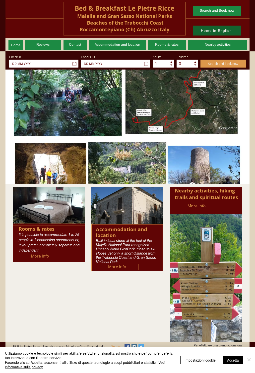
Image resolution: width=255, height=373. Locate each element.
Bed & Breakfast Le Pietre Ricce (124, 8)
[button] (127, 127)
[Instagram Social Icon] (134, 346)
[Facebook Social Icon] (127, 346)
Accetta (233, 360)
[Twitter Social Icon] (141, 346)
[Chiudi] (249, 360)
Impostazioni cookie (200, 360)
